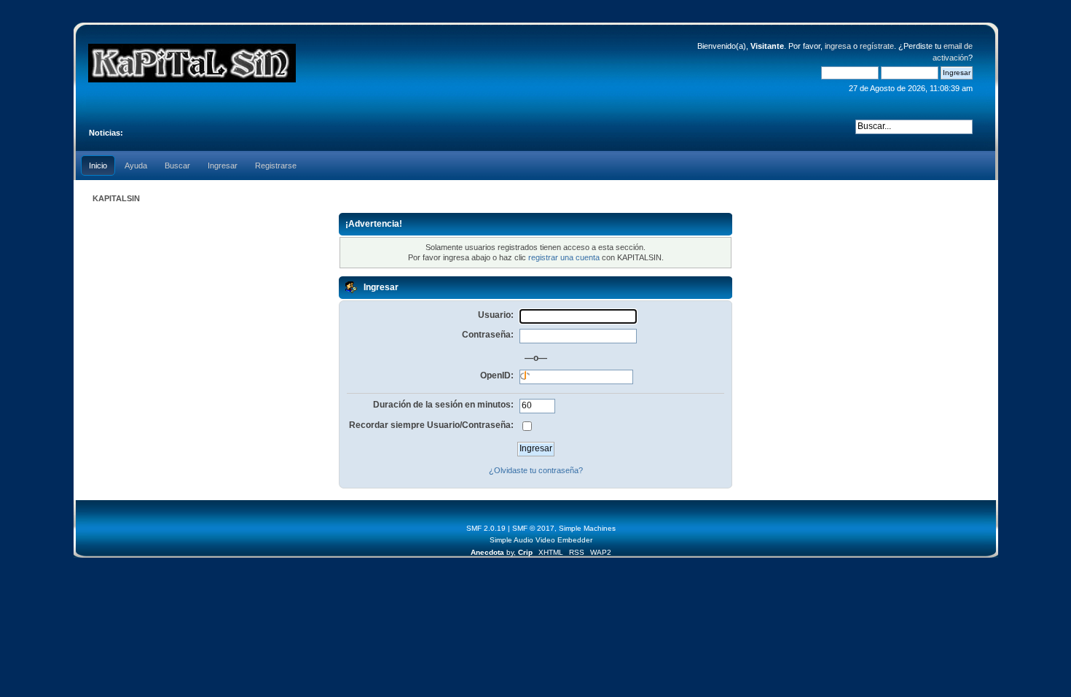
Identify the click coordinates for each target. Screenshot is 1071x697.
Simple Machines (587, 528)
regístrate (877, 46)
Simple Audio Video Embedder (541, 540)
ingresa (838, 46)
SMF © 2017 (533, 528)
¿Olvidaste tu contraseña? (536, 470)
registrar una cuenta (564, 257)
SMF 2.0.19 (486, 528)
